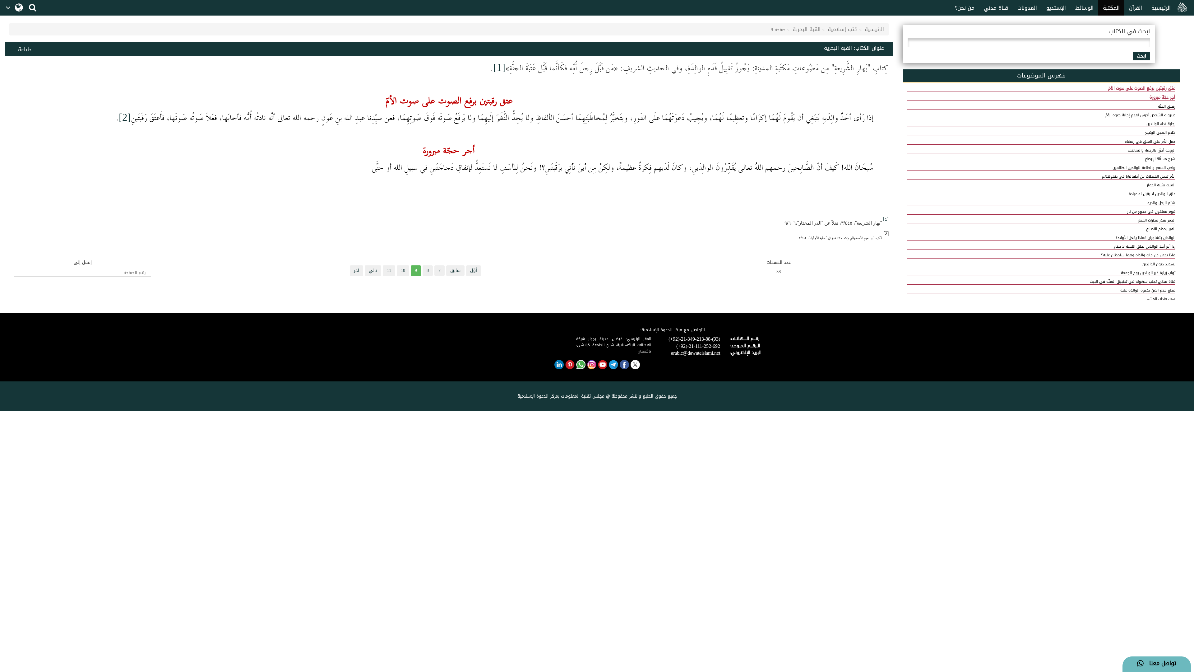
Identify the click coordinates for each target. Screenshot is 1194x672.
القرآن (1135, 8)
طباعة (24, 49)
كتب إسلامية (843, 29)
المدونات (1027, 8)
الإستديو (1056, 8)
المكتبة (1111, 8)
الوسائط (1084, 8)
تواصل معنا (1160, 664)
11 (389, 270)
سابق (455, 270)
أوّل (473, 270)
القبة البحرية (807, 29)
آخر (356, 270)
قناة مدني (996, 8)
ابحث (1141, 56)
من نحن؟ (964, 8)
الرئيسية (1161, 8)
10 (403, 270)
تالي (373, 270)
